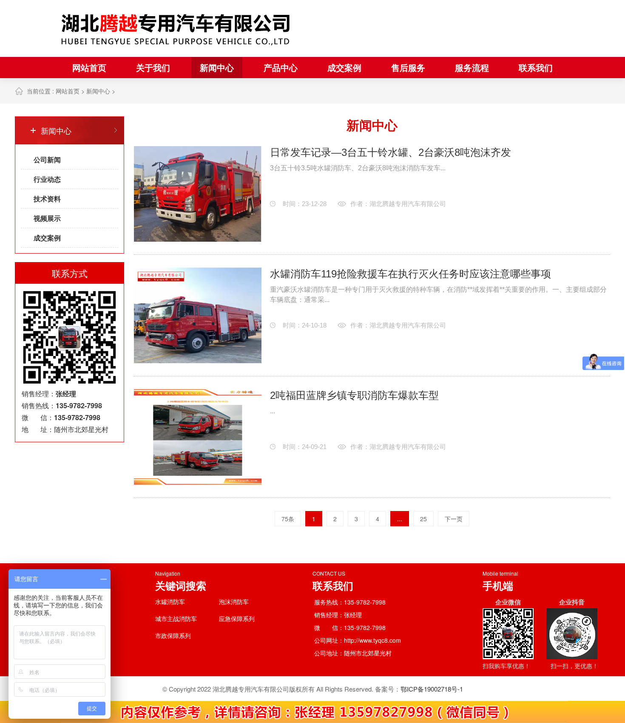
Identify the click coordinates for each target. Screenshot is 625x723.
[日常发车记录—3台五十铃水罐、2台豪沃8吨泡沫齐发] (197, 194)
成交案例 (344, 67)
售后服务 (408, 67)
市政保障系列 (173, 635)
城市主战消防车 (176, 618)
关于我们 (153, 67)
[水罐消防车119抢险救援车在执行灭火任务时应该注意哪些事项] (197, 315)
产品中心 (281, 67)
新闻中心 (217, 67)
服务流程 (472, 67)
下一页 (454, 518)
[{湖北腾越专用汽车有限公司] (176, 28)
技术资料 (47, 198)
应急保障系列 (237, 618)
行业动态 (47, 179)
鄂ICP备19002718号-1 (432, 688)
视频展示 (47, 218)
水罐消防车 (170, 601)
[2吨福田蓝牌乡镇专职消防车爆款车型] (197, 437)
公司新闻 (47, 159)
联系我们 (536, 67)
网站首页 (89, 67)
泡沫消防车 (234, 601)
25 (423, 518)
